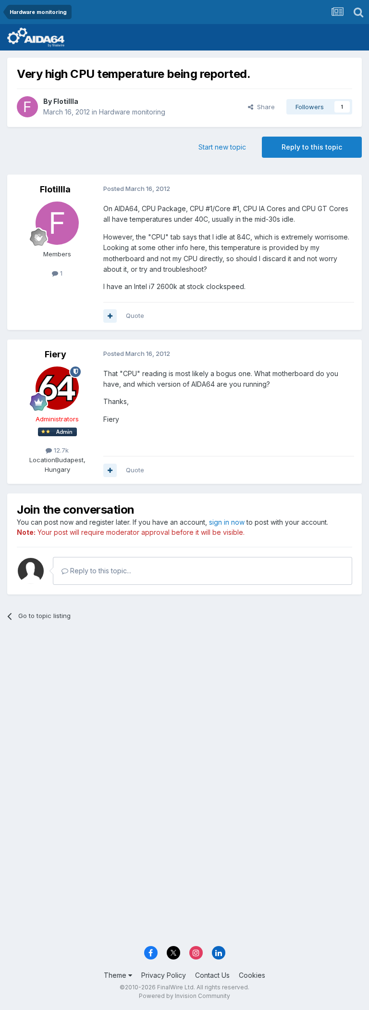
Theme (116, 975)
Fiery (55, 354)
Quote (135, 315)
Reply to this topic (312, 147)
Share (264, 107)
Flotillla (65, 101)
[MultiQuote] (110, 316)
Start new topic (222, 147)
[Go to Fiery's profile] (57, 388)
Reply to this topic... (99, 571)
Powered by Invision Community (184, 995)
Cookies (252, 975)
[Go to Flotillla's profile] (27, 106)
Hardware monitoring (132, 112)
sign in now (227, 522)
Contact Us (212, 975)
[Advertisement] (184, 702)
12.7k (60, 450)
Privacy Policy (163, 975)
